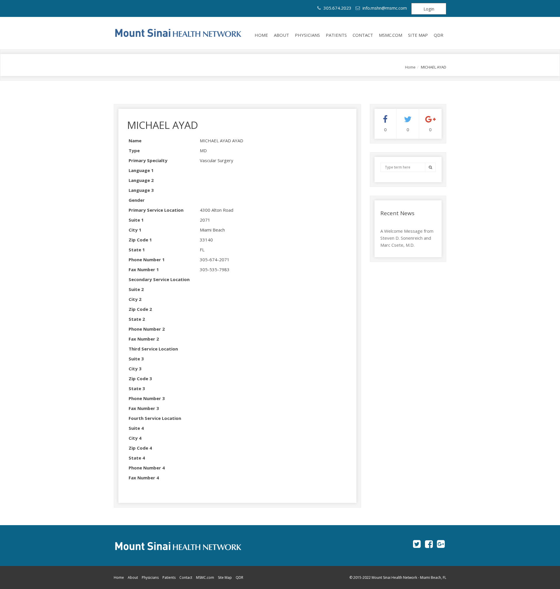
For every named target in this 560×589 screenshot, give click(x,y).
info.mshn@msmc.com (385, 8)
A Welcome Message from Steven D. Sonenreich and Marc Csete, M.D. (406, 238)
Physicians (307, 35)
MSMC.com (390, 35)
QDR (438, 35)
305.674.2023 (336, 8)
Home (261, 35)
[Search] (430, 167)
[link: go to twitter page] (417, 544)
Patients (336, 35)
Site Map (418, 35)
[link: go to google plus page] (441, 544)
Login (429, 9)
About (281, 35)
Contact (363, 35)
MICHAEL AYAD (162, 125)
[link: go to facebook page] (429, 544)
